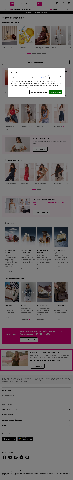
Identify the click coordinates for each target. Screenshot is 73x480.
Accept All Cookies (56, 92)
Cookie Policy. (45, 78)
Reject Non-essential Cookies (39, 92)
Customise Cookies (16, 92)
